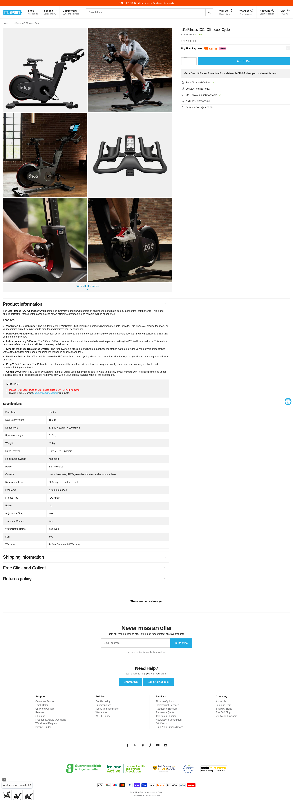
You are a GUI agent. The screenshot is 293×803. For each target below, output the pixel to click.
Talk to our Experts (166, 716)
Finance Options (165, 701)
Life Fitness (186, 34)
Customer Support (45, 701)
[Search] (209, 12)
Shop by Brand (224, 708)
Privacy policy (103, 705)
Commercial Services (167, 705)
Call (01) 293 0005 (158, 681)
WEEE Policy (103, 716)
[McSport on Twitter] (135, 745)
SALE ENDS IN (127, 3)
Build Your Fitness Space (169, 727)
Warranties (101, 712)
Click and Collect (44, 708)
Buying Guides (43, 727)
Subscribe (181, 643)
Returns (39, 712)
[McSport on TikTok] (150, 745)
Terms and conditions (107, 708)
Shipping (40, 716)
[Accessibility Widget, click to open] (288, 401)
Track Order (41, 705)
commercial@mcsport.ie (45, 393)
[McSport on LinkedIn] (166, 745)
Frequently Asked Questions (50, 719)
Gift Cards (161, 723)
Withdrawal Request (46, 723)
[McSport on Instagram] (142, 745)
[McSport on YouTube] (158, 745)
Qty (185, 57)
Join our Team (223, 705)
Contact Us (130, 681)
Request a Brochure (166, 708)
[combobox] (149, 12)
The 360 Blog (223, 712)
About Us (221, 701)
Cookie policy (103, 701)
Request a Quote (165, 712)
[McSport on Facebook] (127, 745)
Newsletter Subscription (169, 719)
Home (5, 23)
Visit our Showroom (226, 716)
